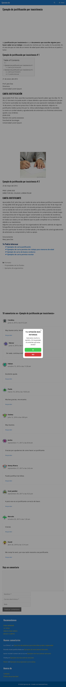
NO (33, 354)
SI (33, 350)
